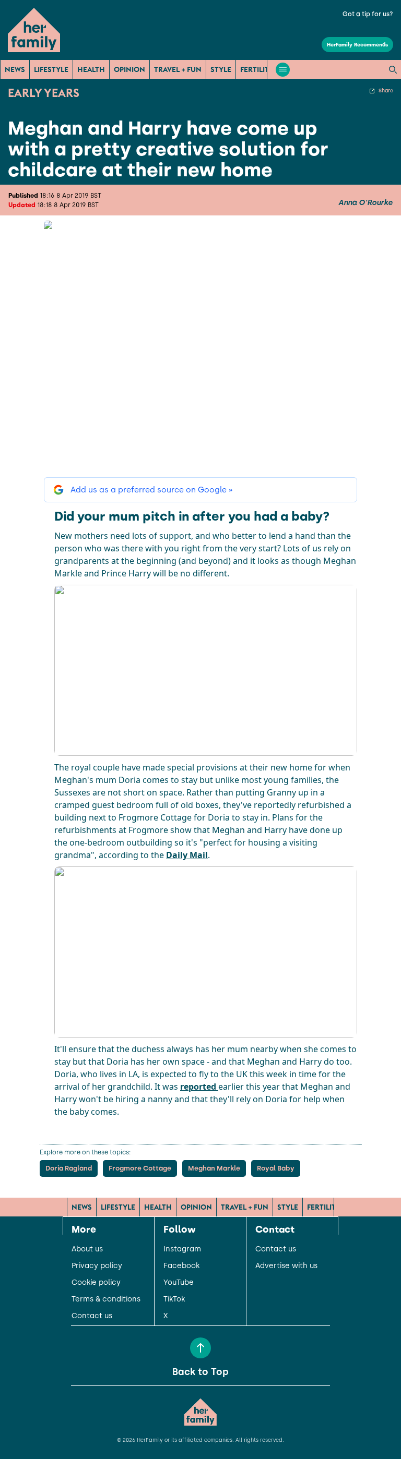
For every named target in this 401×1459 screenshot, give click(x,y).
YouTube (178, 1283)
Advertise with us (286, 1266)
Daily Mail (187, 855)
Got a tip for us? (368, 14)
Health (91, 69)
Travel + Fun (178, 69)
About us (87, 1249)
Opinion (129, 69)
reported (199, 1086)
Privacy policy (97, 1266)
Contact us (92, 1316)
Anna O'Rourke (365, 203)
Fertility (257, 69)
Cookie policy (96, 1283)
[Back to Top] (200, 1347)
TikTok (174, 1299)
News (15, 69)
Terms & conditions (106, 1299)
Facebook (181, 1266)
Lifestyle (51, 69)
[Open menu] (283, 70)
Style (220, 69)
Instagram (182, 1249)
